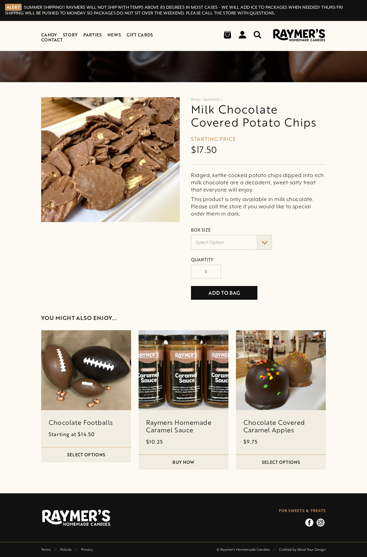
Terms (46, 550)
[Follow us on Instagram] (320, 522)
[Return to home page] (134, 517)
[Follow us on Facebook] (309, 522)
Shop (195, 99)
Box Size (201, 230)
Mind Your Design (312, 550)
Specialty (211, 99)
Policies (66, 550)
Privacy (87, 550)
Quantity (202, 259)
